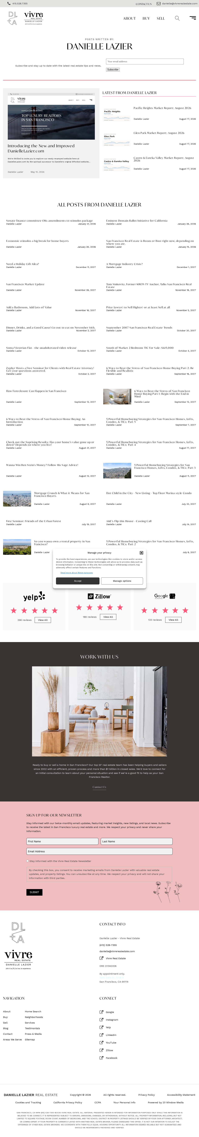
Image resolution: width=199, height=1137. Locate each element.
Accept (77, 581)
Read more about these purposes (77, 573)
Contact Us (144, 4)
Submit (34, 892)
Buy (146, 18)
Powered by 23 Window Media (166, 1102)
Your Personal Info (124, 1102)
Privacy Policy (146, 1095)
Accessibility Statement (181, 1095)
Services (30, 1023)
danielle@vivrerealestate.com (117, 951)
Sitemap (30, 1039)
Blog (5, 1028)
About (129, 18)
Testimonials (32, 1028)
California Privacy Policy (67, 1102)
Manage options (122, 581)
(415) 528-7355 (108, 945)
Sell (161, 18)
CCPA (98, 1102)
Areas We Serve (12, 1039)
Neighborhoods (34, 1017)
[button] (141, 552)
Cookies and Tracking (28, 1102)
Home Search (33, 1011)
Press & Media (33, 1034)
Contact (7, 1034)
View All (43, 620)
